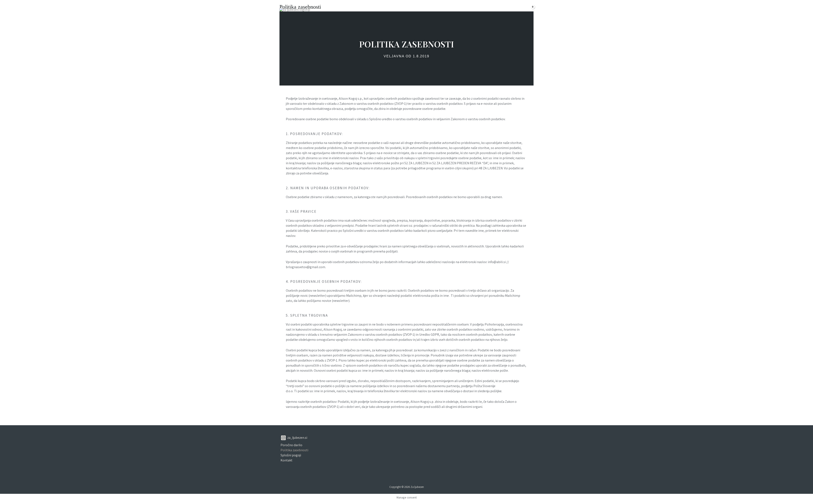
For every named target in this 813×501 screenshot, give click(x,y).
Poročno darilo (291, 445)
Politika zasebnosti (294, 450)
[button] (473, 9)
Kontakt (509, 9)
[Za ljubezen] (294, 9)
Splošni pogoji (291, 455)
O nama (488, 9)
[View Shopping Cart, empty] (529, 9)
